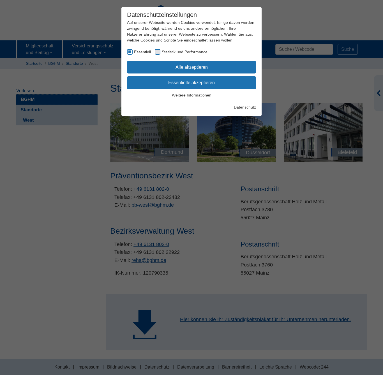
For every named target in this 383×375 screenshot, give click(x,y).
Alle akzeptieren (192, 67)
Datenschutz (245, 107)
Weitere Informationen (191, 95)
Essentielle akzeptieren (191, 82)
